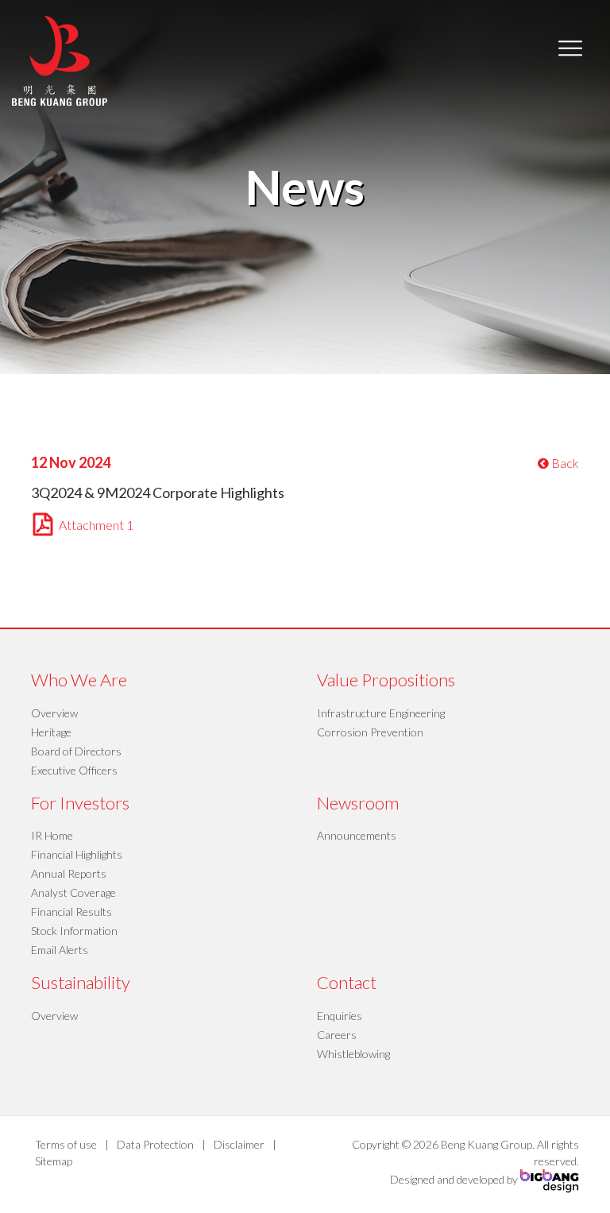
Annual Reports (68, 873)
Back (564, 462)
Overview (54, 713)
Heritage (51, 732)
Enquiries (339, 1015)
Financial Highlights (76, 854)
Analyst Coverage (73, 892)
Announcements (356, 835)
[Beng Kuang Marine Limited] (59, 59)
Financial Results (71, 911)
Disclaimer (239, 1144)
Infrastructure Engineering (381, 713)
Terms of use (66, 1144)
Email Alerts (59, 949)
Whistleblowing (353, 1053)
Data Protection (155, 1144)
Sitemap (53, 1161)
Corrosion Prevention (370, 732)
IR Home (52, 835)
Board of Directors (76, 751)
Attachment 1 (96, 524)
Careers (337, 1034)
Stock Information (74, 930)
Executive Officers (74, 770)
